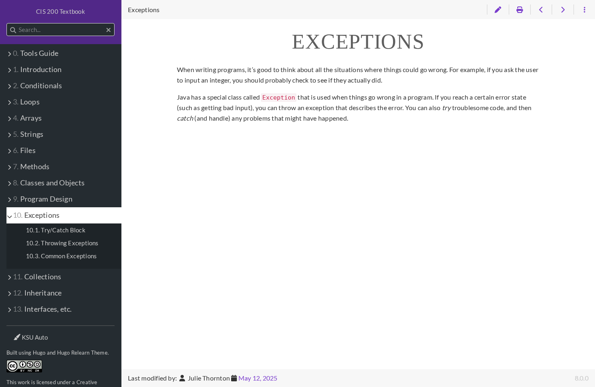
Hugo (39, 352)
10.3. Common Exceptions (61, 255)
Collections (37, 276)
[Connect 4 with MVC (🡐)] (541, 9)
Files (24, 150)
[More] (584, 9)
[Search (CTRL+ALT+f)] (13, 30)
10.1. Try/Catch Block (55, 230)
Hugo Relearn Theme (82, 352)
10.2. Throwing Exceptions (62, 243)
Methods (31, 166)
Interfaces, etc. (42, 309)
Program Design (42, 199)
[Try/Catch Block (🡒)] (562, 9)
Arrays (27, 118)
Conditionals (37, 85)
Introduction (37, 69)
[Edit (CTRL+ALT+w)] (497, 9)
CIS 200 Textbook (60, 11)
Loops (26, 102)
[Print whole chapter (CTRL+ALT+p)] (519, 9)
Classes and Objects (49, 183)
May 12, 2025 (258, 378)
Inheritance (37, 293)
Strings (28, 134)
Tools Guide (35, 53)
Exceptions (36, 215)
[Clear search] (108, 30)
